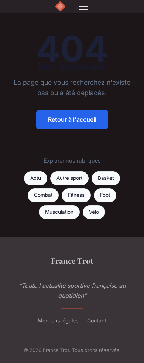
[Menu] (83, 7)
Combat (43, 195)
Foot (105, 195)
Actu (35, 178)
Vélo (94, 212)
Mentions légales (58, 320)
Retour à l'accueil (72, 119)
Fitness (76, 195)
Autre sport (69, 178)
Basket (106, 178)
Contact (96, 320)
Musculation (59, 212)
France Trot (72, 260)
